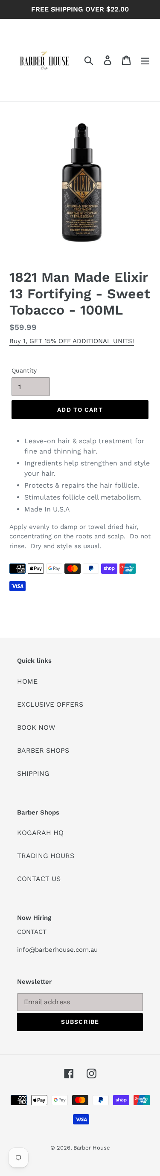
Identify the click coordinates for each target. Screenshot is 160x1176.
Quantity (24, 370)
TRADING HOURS (45, 856)
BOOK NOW (36, 727)
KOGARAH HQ (40, 833)
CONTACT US (39, 879)
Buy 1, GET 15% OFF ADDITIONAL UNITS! (71, 341)
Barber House (91, 1147)
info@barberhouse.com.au (57, 950)
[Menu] (145, 60)
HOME (27, 681)
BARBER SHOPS (43, 750)
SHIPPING (33, 773)
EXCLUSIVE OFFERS (50, 704)
